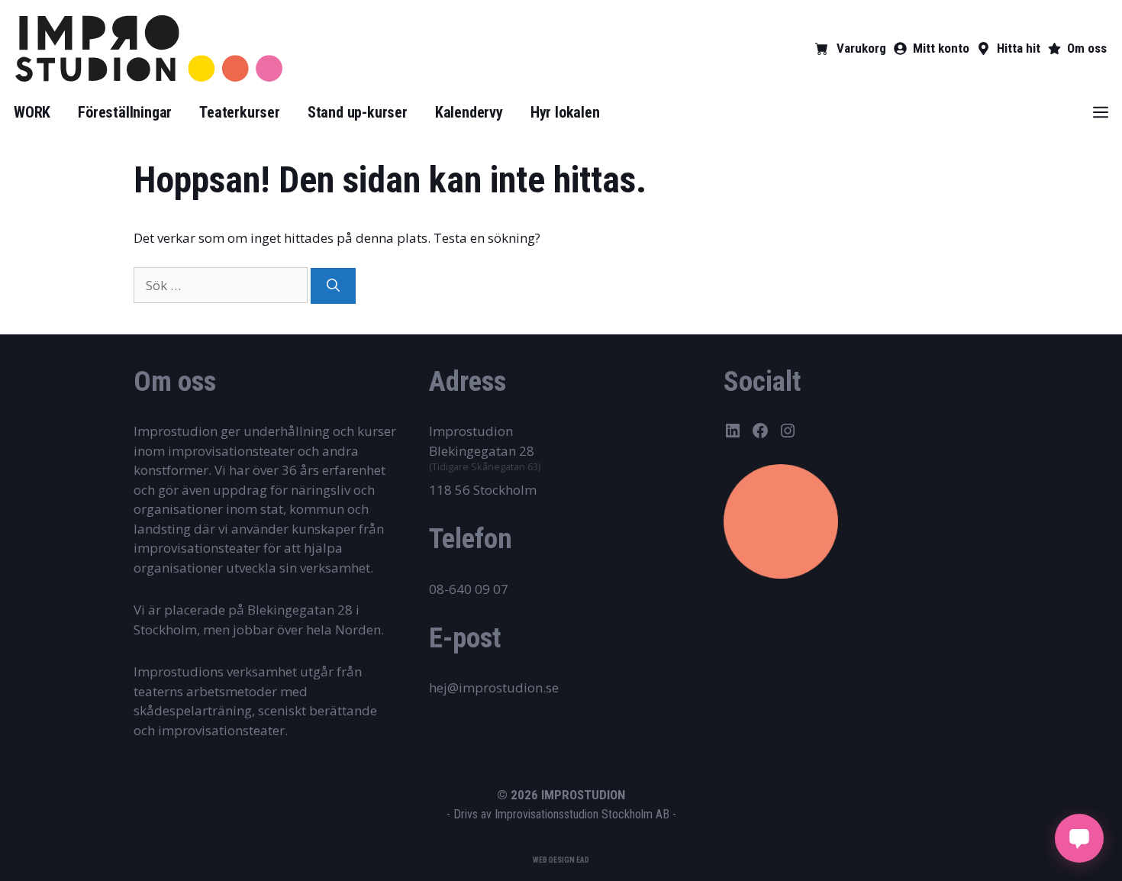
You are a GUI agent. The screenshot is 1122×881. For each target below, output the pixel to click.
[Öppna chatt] (1079, 838)
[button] (1100, 112)
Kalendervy (469, 112)
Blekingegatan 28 (481, 451)
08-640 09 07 (468, 589)
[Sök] (333, 286)
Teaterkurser (239, 112)
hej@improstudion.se (494, 687)
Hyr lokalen (565, 112)
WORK (32, 112)
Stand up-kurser (358, 112)
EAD (582, 860)
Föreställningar (125, 112)
